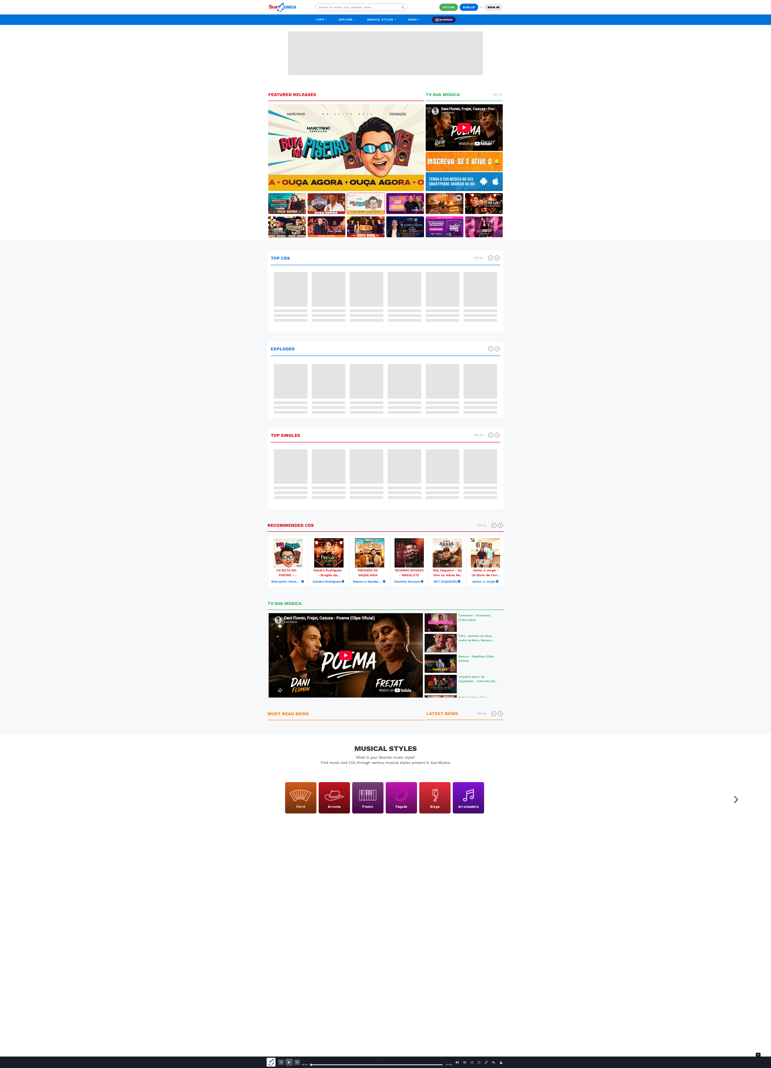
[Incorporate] (486, 1062)
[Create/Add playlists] (493, 1062)
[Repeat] (479, 1062)
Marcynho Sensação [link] (286, 581)
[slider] (311, 1065)
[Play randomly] (471, 1062)
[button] (280, 147)
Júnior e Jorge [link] (483, 581)
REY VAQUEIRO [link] (445, 581)
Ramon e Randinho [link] (367, 581)
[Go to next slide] (735, 799)
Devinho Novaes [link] (407, 581)
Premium (446, 19)
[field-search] (403, 7)
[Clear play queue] (500, 1062)
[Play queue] (464, 1062)
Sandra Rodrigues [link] (327, 581)
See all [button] (498, 94)
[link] (288, 581)
